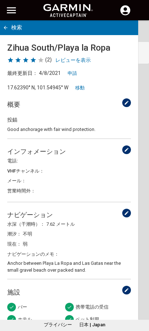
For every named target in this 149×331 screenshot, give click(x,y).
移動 (80, 87)
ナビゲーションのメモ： (33, 254)
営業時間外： (21, 191)
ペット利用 (87, 319)
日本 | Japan (92, 324)
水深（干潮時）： (26, 224)
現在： (14, 244)
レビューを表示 (73, 60)
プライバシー (58, 324)
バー (22, 307)
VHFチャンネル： (25, 171)
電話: (12, 161)
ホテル (25, 319)
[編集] (126, 102)
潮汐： (14, 234)
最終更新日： (22, 73)
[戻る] (5, 27)
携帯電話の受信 (92, 307)
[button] (140, 298)
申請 (72, 73)
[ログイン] (125, 14)
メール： (16, 180)
